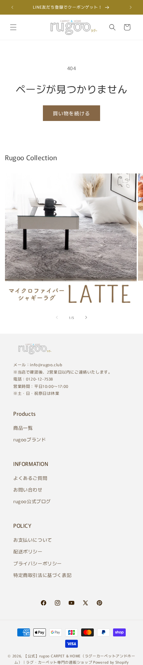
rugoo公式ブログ (32, 501)
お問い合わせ (28, 489)
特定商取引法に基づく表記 (42, 575)
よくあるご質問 (30, 478)
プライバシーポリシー (37, 563)
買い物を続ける (71, 113)
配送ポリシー (28, 551)
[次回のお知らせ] (130, 7)
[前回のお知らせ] (12, 7)
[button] (13, 27)
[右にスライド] (86, 317)
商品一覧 (23, 427)
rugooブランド (29, 439)
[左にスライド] (57, 317)
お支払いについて (32, 539)
